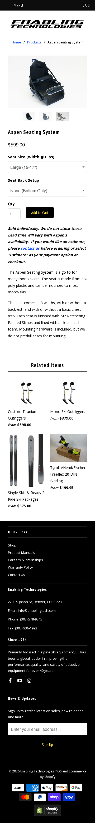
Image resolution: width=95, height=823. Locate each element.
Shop (12, 545)
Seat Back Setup (23, 180)
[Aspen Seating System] (47, 82)
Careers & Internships (25, 560)
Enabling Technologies (37, 771)
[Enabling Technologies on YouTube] (20, 680)
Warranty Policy (20, 567)
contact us (30, 248)
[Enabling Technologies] (47, 24)
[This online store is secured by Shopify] (47, 815)
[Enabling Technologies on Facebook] (11, 680)
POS (58, 771)
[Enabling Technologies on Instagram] (30, 680)
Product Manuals (21, 552)
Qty (11, 203)
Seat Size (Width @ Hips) (31, 156)
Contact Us (16, 574)
